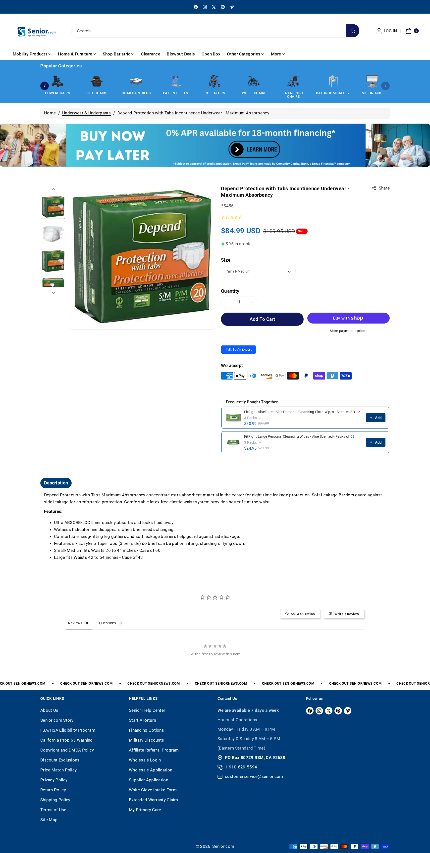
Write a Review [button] (346, 614)
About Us (49, 710)
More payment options (349, 331)
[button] (411, 30)
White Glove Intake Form (153, 789)
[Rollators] (215, 81)
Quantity (230, 291)
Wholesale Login (145, 760)
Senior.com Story (57, 720)
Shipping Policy (55, 799)
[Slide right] (53, 292)
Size (225, 260)
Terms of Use (53, 809)
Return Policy (53, 789)
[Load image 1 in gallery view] (53, 207)
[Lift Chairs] (97, 81)
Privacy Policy (53, 779)
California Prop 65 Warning (66, 740)
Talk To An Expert (239, 349)
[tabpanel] (215, 526)
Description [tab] (56, 482)
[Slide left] (53, 189)
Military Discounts (146, 740)
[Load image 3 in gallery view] (53, 261)
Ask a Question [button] (303, 614)
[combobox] (215, 31)
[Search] (352, 30)
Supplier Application (148, 779)
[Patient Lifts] (175, 81)
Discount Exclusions (60, 760)
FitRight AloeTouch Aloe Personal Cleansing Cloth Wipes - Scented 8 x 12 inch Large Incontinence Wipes (303, 412)
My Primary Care (145, 809)
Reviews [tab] (75, 622)
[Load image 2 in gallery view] (53, 234)
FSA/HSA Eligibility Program (67, 730)
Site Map (48, 819)
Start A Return (142, 720)
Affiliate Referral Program (154, 750)
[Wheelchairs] (254, 81)
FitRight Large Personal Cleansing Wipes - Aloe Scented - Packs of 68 (299, 436)
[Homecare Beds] (136, 81)
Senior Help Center (147, 710)
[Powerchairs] (57, 81)
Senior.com (223, 846)
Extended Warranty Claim (153, 799)
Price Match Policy (58, 769)
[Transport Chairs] (293, 81)
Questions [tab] (107, 622)
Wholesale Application (150, 769)
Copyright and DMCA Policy (67, 750)
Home (50, 112)
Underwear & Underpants (86, 112)
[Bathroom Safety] (332, 81)
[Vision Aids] (372, 81)
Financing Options (146, 730)
